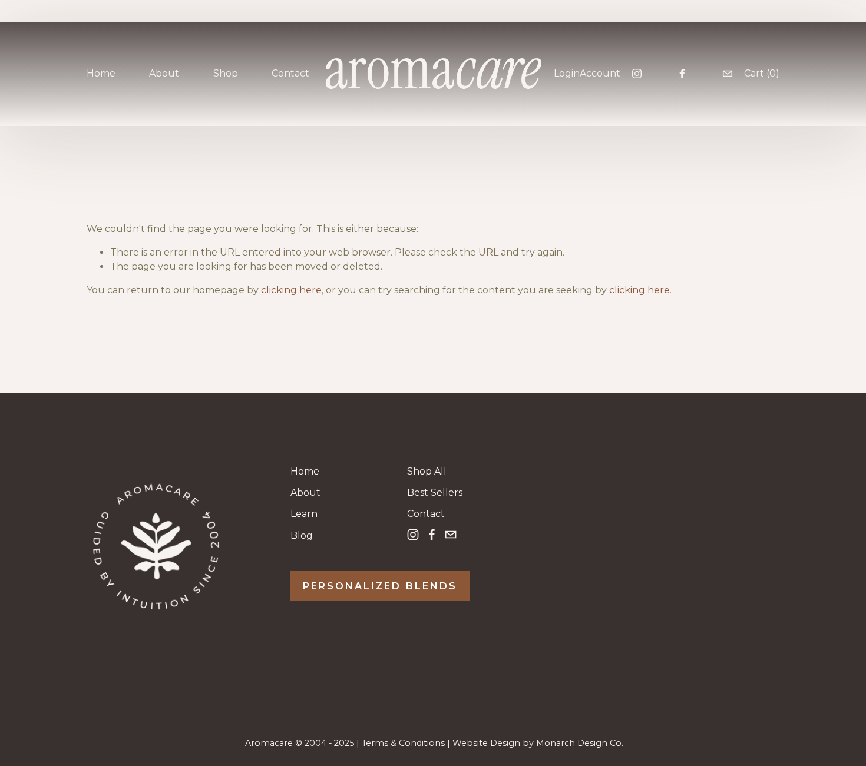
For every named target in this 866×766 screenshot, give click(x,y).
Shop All (427, 471)
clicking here (291, 290)
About (305, 492)
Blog (301, 535)
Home (101, 73)
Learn (304, 513)
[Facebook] (682, 73)
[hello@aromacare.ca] (727, 73)
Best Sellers (434, 492)
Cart (761, 73)
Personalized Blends (380, 586)
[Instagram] (637, 73)
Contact (290, 73)
